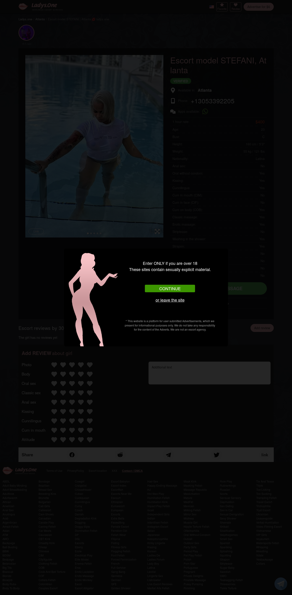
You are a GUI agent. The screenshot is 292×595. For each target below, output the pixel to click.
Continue (170, 288)
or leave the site (170, 300)
